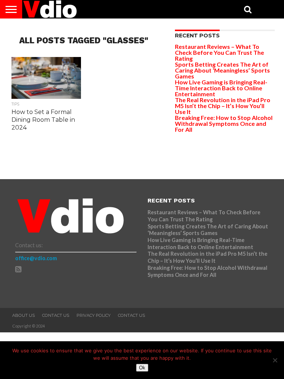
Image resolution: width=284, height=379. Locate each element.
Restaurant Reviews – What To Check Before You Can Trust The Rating (219, 52)
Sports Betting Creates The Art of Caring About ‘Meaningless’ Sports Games (222, 70)
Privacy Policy (94, 315)
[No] (274, 360)
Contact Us (55, 315)
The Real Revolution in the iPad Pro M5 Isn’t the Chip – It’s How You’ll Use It (222, 105)
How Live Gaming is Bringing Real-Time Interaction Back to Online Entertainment (221, 87)
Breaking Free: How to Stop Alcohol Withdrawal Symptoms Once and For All (224, 123)
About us (23, 315)
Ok (142, 367)
